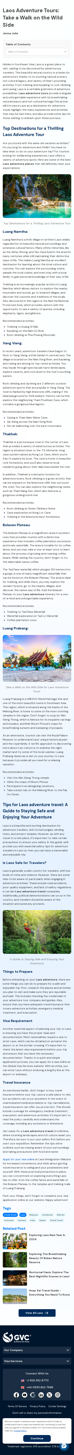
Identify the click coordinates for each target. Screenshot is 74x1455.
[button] (64, 1446)
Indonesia (9, 1220)
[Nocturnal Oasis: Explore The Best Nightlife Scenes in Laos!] (15, 1278)
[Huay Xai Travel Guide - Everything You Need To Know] (15, 1296)
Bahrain (61, 1214)
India (32, 1220)
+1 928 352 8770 (38, 1380)
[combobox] (7, 52)
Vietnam (22, 1220)
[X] (49, 1395)
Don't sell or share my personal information (37, 1412)
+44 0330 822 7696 (40, 1387)
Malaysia (33, 1214)
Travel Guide (10, 1214)
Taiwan (42, 1220)
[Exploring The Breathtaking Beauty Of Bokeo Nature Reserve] (15, 1260)
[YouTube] (24, 1395)
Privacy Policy (37, 1406)
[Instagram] (57, 1395)
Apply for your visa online (18, 1159)
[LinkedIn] (41, 1395)
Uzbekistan (47, 1214)
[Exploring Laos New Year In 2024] (15, 1241)
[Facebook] (16, 1395)
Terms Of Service (17, 1406)
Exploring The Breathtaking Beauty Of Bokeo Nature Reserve (47, 1258)
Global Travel (56, 1220)
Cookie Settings (57, 1406)
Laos (23, 1214)
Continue (37, 1438)
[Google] (33, 1395)
